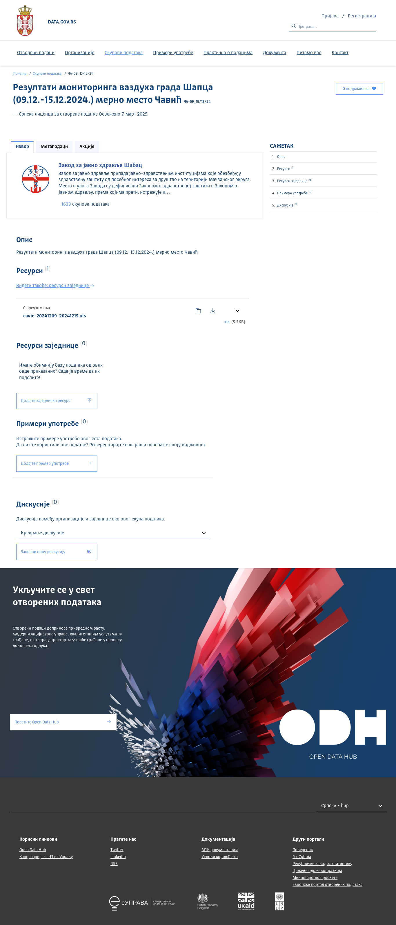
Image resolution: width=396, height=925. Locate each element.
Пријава (330, 16)
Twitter (116, 850)
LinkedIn (118, 857)
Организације (79, 53)
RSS (114, 864)
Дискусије (287, 205)
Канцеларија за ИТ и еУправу (46, 857)
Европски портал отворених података (327, 885)
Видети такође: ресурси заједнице (53, 286)
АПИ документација (219, 850)
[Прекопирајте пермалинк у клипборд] (198, 311)
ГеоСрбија (302, 857)
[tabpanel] (135, 185)
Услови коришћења (219, 857)
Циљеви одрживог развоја (317, 871)
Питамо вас (309, 53)
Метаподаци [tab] (54, 147)
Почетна (19, 74)
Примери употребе (173, 53)
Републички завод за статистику (322, 864)
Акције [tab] (87, 147)
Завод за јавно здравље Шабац (100, 166)
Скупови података (124, 53)
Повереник (303, 850)
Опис (281, 157)
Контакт (340, 53)
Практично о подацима (228, 53)
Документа (274, 53)
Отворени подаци (36, 53)
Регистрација (362, 16)
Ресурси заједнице (294, 180)
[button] (237, 310)
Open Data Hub (32, 850)
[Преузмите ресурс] (212, 310)
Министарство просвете (315, 878)
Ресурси (285, 168)
